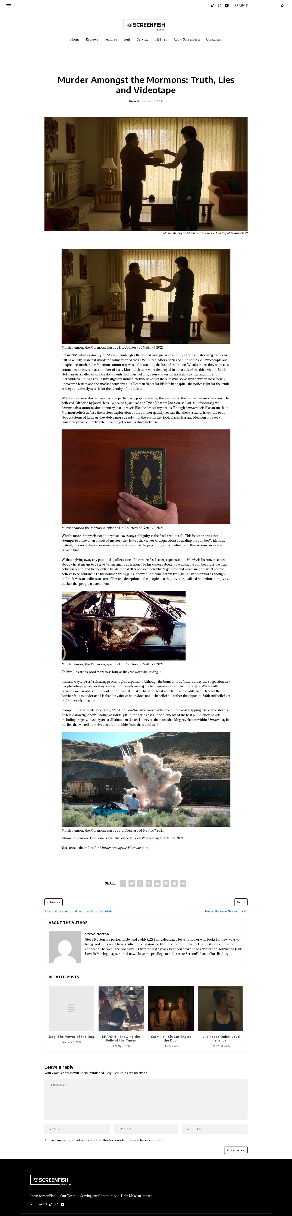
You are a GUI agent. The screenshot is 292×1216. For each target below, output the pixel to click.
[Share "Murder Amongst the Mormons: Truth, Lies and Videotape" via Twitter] (131, 883)
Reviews (92, 39)
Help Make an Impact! (136, 1195)
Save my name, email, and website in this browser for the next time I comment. (106, 1140)
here (145, 848)
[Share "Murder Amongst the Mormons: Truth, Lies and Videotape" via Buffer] (166, 883)
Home (75, 39)
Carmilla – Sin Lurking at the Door (171, 1038)
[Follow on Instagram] (56, 1204)
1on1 (127, 39)
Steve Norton (137, 101)
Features (111, 39)
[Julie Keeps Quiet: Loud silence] (220, 1008)
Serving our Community (98, 1195)
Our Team (67, 1195)
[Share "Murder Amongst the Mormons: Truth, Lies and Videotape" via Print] (183, 883)
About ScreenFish (187, 39)
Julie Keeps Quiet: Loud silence (221, 1038)
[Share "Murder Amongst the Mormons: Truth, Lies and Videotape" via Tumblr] (140, 883)
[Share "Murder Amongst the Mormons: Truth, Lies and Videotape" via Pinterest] (149, 883)
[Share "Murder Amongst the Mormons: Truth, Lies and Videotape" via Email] (174, 883)
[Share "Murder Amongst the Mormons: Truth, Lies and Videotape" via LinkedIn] (157, 883)
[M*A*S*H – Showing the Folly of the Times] (121, 1008)
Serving (142, 39)
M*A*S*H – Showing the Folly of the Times (121, 1038)
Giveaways (214, 39)
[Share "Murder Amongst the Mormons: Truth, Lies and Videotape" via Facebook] (123, 883)
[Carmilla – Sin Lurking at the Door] (171, 1008)
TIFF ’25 (161, 39)
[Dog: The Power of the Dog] (71, 1008)
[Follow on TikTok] (50, 1204)
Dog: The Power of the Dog (71, 1037)
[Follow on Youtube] (62, 1204)
